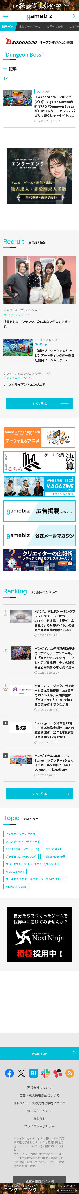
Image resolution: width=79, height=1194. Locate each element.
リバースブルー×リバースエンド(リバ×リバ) (33, 864)
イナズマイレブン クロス (20, 834)
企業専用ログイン (38, 1181)
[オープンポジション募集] (39, 41)
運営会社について (39, 1087)
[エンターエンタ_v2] (39, 176)
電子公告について (39, 1111)
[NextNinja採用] (39, 934)
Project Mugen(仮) (54, 856)
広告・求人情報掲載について (39, 1095)
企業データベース (29, 26)
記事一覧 (7, 26)
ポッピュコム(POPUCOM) (21, 856)
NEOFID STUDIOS (16, 886)
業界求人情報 (55, 26)
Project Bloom (15, 871)
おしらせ (39, 1118)
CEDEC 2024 (53, 849)
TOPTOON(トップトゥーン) (22, 849)
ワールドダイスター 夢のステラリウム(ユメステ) (34, 879)
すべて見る (39, 403)
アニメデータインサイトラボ (23, 841)
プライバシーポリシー (39, 1126)
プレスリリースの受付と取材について (40, 1103)
